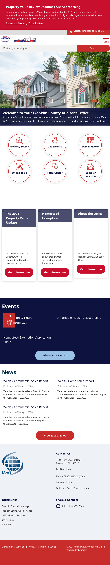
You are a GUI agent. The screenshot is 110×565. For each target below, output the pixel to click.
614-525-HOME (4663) (74, 476)
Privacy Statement (37, 546)
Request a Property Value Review (24, 23)
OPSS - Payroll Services (13, 515)
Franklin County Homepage (16, 506)
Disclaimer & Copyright (13, 546)
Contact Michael (64, 482)
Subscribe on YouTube (73, 506)
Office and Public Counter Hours (72, 488)
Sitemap (52, 546)
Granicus (82, 549)
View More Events (55, 355)
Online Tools (8, 519)
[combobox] (88, 32)
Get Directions (63, 469)
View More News (55, 435)
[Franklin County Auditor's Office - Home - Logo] (18, 39)
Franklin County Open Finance (17, 510)
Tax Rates (6, 524)
